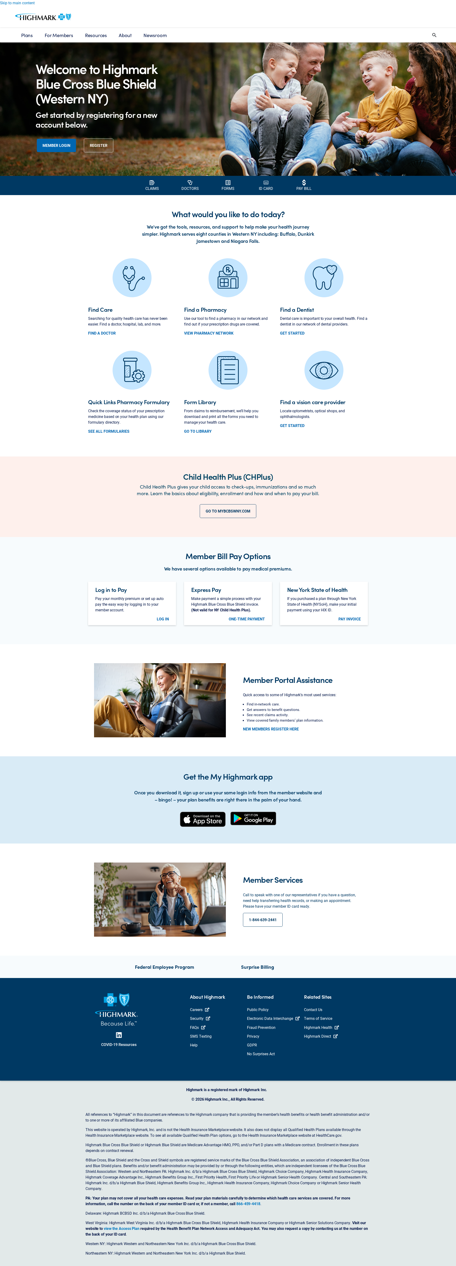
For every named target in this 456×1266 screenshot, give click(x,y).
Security (197, 1018)
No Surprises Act (261, 1053)
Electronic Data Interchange (270, 1018)
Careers (196, 1009)
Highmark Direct (317, 1036)
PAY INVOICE (349, 619)
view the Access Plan (121, 1228)
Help (194, 1044)
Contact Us (313, 1009)
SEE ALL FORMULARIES (108, 431)
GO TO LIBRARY (198, 431)
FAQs (194, 1027)
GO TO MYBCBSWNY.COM (228, 510)
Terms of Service (318, 1018)
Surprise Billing (257, 966)
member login (56, 145)
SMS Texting (201, 1036)
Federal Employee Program (164, 966)
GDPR (252, 1044)
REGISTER (98, 145)
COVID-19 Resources (119, 1044)
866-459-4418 (248, 1203)
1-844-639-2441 (263, 919)
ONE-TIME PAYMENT (247, 619)
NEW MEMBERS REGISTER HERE (271, 729)
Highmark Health (318, 1027)
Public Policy (258, 1009)
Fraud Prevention (261, 1027)
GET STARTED (292, 333)
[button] (434, 35)
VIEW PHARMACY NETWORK (208, 333)
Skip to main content (17, 2)
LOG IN (163, 619)
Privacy (253, 1036)
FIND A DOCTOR (102, 333)
